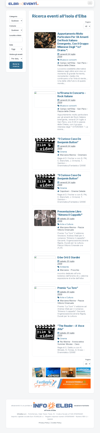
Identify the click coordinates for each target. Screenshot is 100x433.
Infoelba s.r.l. (22, 414)
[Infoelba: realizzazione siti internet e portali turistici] (52, 406)
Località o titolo (15, 35)
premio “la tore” (67, 287)
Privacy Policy (44, 423)
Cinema (63, 151)
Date (11, 45)
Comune (12, 26)
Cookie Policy (56, 423)
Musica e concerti (68, 60)
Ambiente (64, 267)
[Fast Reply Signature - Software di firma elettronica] (61, 383)
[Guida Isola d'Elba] (61, 372)
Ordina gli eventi (15, 54)
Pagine (88, 22)
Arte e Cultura (66, 224)
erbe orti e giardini (68, 257)
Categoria (13, 16)
